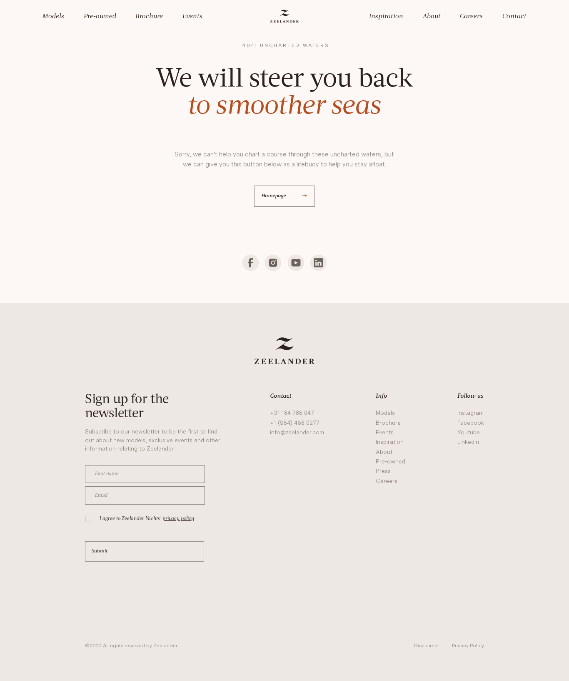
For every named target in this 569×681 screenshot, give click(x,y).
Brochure (149, 16)
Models (53, 16)
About (432, 16)
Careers (471, 16)
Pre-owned (100, 16)
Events (192, 16)
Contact (514, 16)
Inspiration (386, 16)
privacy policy (178, 518)
